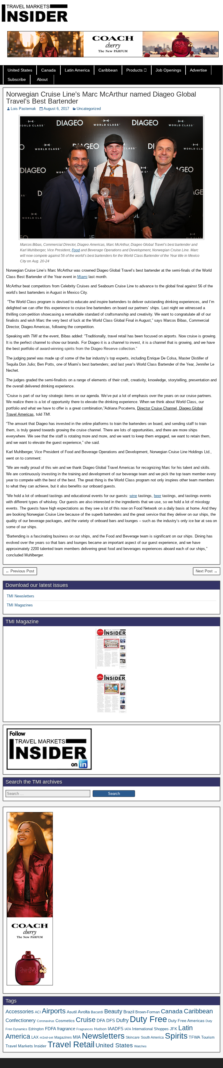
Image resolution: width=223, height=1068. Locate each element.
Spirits (176, 1035)
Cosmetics (65, 1020)
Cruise (86, 1020)
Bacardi (97, 1012)
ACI (38, 1012)
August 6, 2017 (56, 108)
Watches (140, 1046)
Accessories (20, 1011)
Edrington (36, 1029)
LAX (35, 1037)
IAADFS (115, 1028)
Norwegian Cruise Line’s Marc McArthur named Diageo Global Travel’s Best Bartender (101, 97)
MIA (77, 1037)
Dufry (122, 1020)
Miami (82, 277)
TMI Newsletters (20, 596)
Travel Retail (71, 1044)
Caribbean (108, 70)
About (42, 79)
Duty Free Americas (186, 1020)
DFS (110, 1020)
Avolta (84, 1012)
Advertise (198, 70)
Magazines (63, 1037)
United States (20, 70)
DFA (101, 1020)
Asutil (72, 1012)
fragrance (66, 1028)
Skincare (133, 1037)
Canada (48, 70)
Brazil (128, 1012)
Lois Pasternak (23, 108)
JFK (173, 1028)
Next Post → (206, 571)
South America (152, 1037)
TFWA (194, 1037)
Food (76, 250)
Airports (54, 1011)
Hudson (100, 1029)
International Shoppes (150, 1029)
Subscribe (17, 79)
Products (134, 70)
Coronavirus (45, 1021)
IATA (128, 1029)
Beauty (113, 1011)
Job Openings (168, 70)
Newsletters (103, 1035)
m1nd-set (46, 1037)
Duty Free (148, 1019)
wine (133, 496)
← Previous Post (20, 571)
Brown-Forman (147, 1012)
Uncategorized (89, 108)
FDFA (50, 1028)
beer (157, 496)
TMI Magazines (20, 605)
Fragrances (84, 1029)
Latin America (77, 70)
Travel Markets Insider (26, 1046)
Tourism (208, 1037)
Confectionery (21, 1020)
